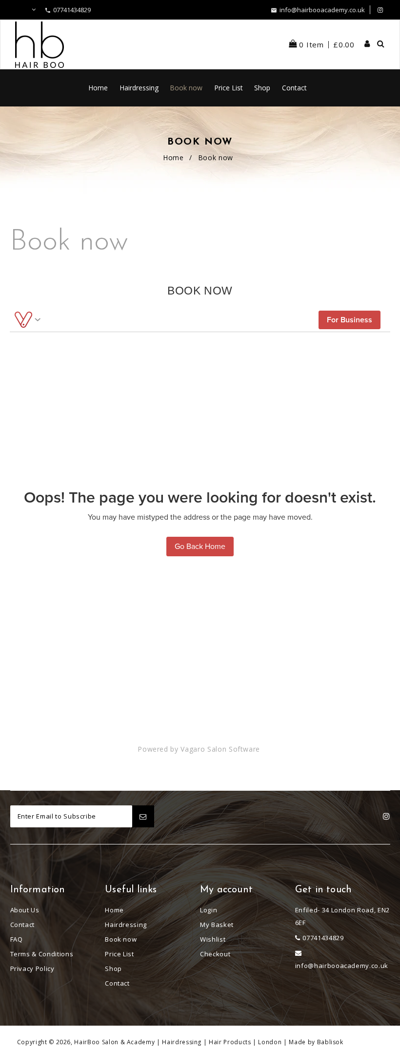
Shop (113, 968)
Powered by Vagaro (171, 749)
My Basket (217, 924)
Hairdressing (126, 924)
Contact (22, 924)
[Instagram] (380, 9)
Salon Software (233, 749)
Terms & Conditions (42, 953)
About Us (25, 910)
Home (173, 157)
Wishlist (212, 939)
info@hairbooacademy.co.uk (322, 9)
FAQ (16, 939)
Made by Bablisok (316, 1042)
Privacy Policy (32, 968)
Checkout (215, 953)
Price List (119, 953)
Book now (121, 939)
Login (208, 910)
